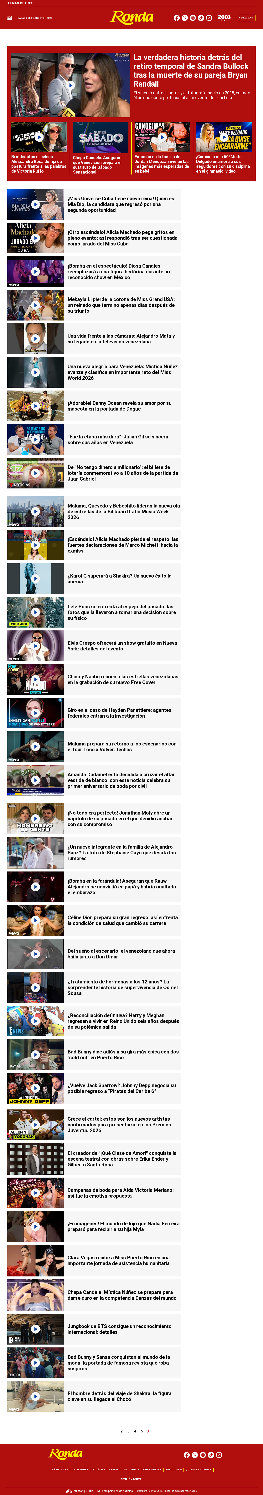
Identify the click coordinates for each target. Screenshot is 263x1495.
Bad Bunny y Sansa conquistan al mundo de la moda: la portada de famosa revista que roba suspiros (119, 1362)
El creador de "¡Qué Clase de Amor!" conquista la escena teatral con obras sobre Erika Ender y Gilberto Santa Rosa (122, 1159)
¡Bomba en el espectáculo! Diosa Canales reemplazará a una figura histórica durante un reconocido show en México (119, 271)
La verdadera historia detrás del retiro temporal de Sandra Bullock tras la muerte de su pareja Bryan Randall (190, 70)
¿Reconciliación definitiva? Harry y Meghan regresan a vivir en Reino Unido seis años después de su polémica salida (123, 1021)
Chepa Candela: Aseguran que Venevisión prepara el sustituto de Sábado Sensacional (97, 164)
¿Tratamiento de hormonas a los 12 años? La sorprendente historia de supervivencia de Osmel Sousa (123, 987)
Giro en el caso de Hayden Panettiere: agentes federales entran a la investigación (119, 713)
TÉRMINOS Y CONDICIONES (70, 1469)
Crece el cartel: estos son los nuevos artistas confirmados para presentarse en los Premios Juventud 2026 (119, 1124)
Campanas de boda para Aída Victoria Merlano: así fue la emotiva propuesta (121, 1193)
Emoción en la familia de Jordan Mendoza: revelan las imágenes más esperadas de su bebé (162, 164)
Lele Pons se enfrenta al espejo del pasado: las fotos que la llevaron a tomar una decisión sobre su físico (122, 612)
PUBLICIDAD (174, 1469)
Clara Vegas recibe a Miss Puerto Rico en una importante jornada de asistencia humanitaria (119, 1260)
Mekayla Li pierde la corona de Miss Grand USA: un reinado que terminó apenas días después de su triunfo (121, 305)
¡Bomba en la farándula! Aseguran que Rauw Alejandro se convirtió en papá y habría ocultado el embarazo (122, 886)
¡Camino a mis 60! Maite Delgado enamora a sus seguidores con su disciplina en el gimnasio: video (223, 164)
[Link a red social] (187, 1455)
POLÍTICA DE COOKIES (146, 1469)
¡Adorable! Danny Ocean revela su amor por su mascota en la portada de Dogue (120, 406)
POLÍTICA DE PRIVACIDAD (110, 1469)
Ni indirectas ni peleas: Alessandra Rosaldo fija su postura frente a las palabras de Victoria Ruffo (38, 164)
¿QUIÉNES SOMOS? (198, 1469)
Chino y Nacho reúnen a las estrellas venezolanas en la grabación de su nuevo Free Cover (123, 679)
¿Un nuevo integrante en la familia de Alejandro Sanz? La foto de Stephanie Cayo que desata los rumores (122, 852)
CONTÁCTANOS (131, 1478)
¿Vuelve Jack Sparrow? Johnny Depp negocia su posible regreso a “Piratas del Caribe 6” (122, 1088)
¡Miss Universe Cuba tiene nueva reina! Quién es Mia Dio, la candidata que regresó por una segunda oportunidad (121, 204)
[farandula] (131, 18)
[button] (9, 18)
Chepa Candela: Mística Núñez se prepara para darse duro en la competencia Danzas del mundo (122, 1295)
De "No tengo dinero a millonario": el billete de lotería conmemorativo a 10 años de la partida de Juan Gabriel (123, 473)
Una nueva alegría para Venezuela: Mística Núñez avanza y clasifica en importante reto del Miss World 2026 (123, 372)
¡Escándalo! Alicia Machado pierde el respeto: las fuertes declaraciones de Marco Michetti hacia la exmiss (123, 545)
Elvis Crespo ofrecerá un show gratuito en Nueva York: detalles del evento (122, 646)
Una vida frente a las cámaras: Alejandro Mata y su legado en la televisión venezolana (121, 339)
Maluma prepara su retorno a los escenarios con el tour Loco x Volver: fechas (122, 746)
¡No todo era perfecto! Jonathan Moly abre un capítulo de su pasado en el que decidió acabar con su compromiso (120, 818)
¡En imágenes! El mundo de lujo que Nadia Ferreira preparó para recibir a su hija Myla (124, 1226)
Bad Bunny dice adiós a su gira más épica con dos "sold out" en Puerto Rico (123, 1054)
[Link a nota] (70, 85)
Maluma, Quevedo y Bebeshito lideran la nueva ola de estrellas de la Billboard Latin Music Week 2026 (124, 511)
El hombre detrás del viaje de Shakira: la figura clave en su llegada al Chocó (120, 1396)
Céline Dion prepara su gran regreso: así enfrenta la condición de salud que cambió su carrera (123, 920)
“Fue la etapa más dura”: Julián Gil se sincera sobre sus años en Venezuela (118, 439)
